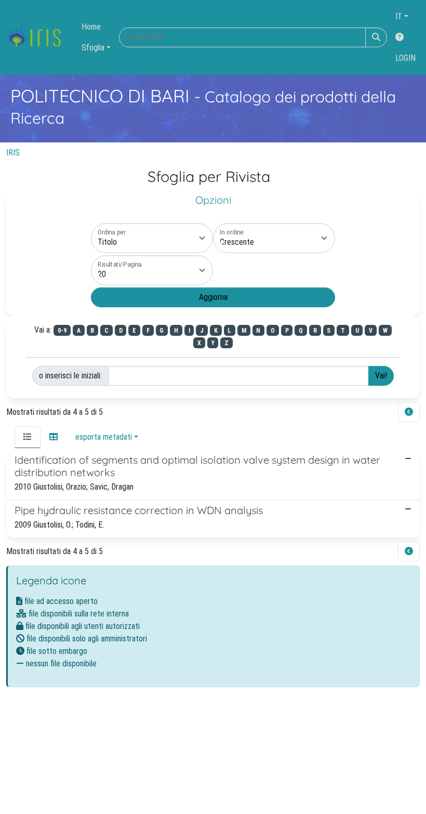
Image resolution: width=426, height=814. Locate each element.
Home (91, 27)
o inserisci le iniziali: (70, 375)
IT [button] (398, 16)
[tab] (28, 437)
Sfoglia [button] (93, 47)
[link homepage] (37, 37)
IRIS (13, 152)
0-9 (62, 330)
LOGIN (405, 58)
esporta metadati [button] (103, 437)
